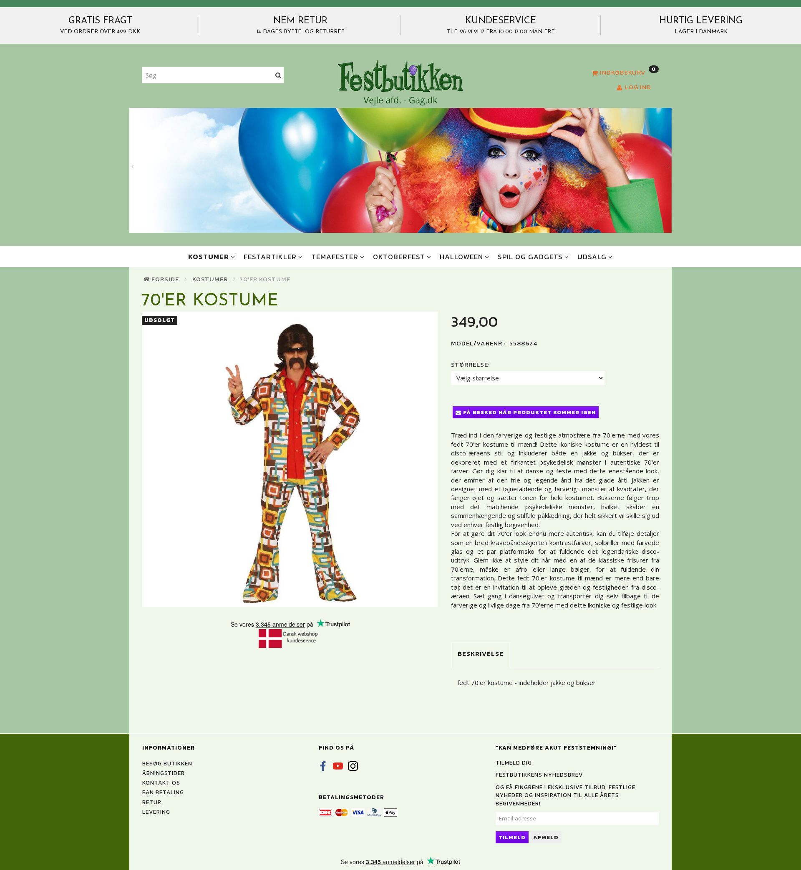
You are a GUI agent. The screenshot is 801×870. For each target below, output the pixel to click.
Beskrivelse (481, 653)
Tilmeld (512, 837)
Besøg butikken (167, 763)
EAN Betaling (163, 792)
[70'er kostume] (290, 459)
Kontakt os (161, 782)
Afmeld (546, 837)
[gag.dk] (400, 82)
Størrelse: (470, 364)
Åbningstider (163, 773)
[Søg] (278, 75)
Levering (156, 812)
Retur (151, 802)
